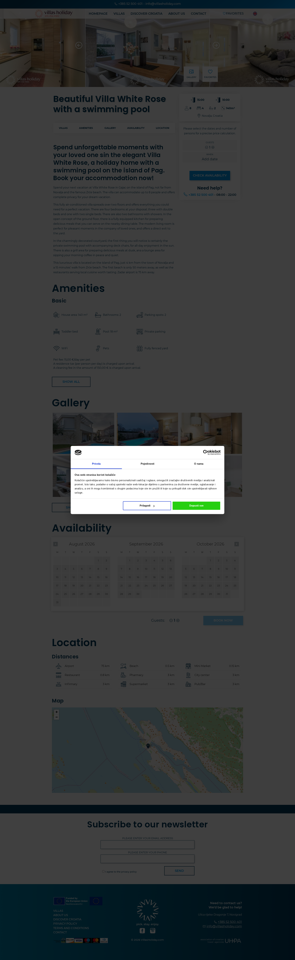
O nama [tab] (198, 463)
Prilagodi (145, 505)
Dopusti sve (196, 505)
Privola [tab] (96, 463)
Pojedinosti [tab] (147, 463)
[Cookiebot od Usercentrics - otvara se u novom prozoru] (206, 452)
